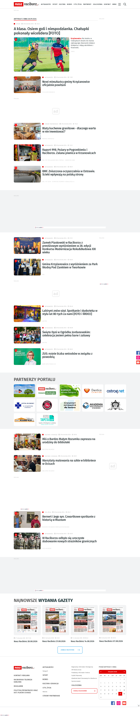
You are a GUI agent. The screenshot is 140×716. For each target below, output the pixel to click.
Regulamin (18, 686)
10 (100, 686)
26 (108, 693)
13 (112, 686)
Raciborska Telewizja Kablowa (23, 681)
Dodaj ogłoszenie (80, 691)
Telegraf (45, 671)
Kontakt (107, 4)
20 (112, 690)
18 (104, 690)
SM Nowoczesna (76, 670)
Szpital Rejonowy (76, 675)
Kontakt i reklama (22, 675)
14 (116, 686)
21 (116, 690)
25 (104, 693)
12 (108, 686)
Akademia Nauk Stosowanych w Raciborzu (84, 678)
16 (124, 686)
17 (100, 690)
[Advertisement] (70, 212)
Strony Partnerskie (51, 124)
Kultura (62, 4)
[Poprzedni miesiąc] (124, 672)
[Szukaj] (125, 4)
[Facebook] (113, 703)
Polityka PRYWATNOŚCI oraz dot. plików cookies (26, 691)
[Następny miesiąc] (101, 672)
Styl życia (78, 4)
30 (124, 693)
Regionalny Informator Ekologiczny (82, 667)
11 (104, 686)
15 (120, 686)
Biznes (69, 4)
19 (108, 690)
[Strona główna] (26, 4)
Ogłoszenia (97, 4)
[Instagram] (118, 703)
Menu (114, 4)
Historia (45, 692)
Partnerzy (87, 4)
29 (120, 693)
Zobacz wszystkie (67, 650)
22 (120, 690)
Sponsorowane (75, 681)
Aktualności (46, 4)
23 (124, 690)
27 (112, 693)
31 (100, 697)
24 (100, 693)
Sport (55, 4)
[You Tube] (124, 703)
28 (116, 693)
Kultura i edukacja (51, 435)
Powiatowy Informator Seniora (80, 672)
